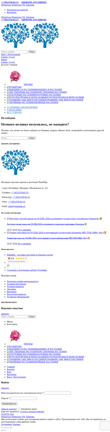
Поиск (32, 52)
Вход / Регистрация (16, 377)
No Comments (24, 230)
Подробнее (6, 424)
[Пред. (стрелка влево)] (2, 430)
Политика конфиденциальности (22, 281)
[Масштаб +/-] (11, 427)
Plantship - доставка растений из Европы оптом (30, 255)
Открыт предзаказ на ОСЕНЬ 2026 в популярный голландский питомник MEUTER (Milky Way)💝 (48, 238)
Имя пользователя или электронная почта (22, 393)
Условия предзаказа (16, 284)
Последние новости (16, 294)
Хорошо (16, 424)
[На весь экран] (8, 427)
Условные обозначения (18, 297)
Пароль (5, 398)
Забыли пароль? (9, 409)
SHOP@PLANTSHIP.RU (34, 2)
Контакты (11, 291)
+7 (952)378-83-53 (9, 2)
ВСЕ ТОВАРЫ (14, 112)
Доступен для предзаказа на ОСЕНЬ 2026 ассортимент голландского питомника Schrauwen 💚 (47, 224)
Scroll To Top (7, 414)
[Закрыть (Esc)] (2, 427)
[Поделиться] (5, 427)
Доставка (11, 289)
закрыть (5, 314)
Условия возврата (15, 286)
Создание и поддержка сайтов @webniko (27, 270)
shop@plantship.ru (16, 206)
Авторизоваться (9, 404)
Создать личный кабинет (32, 411)
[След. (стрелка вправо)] (5, 430)
